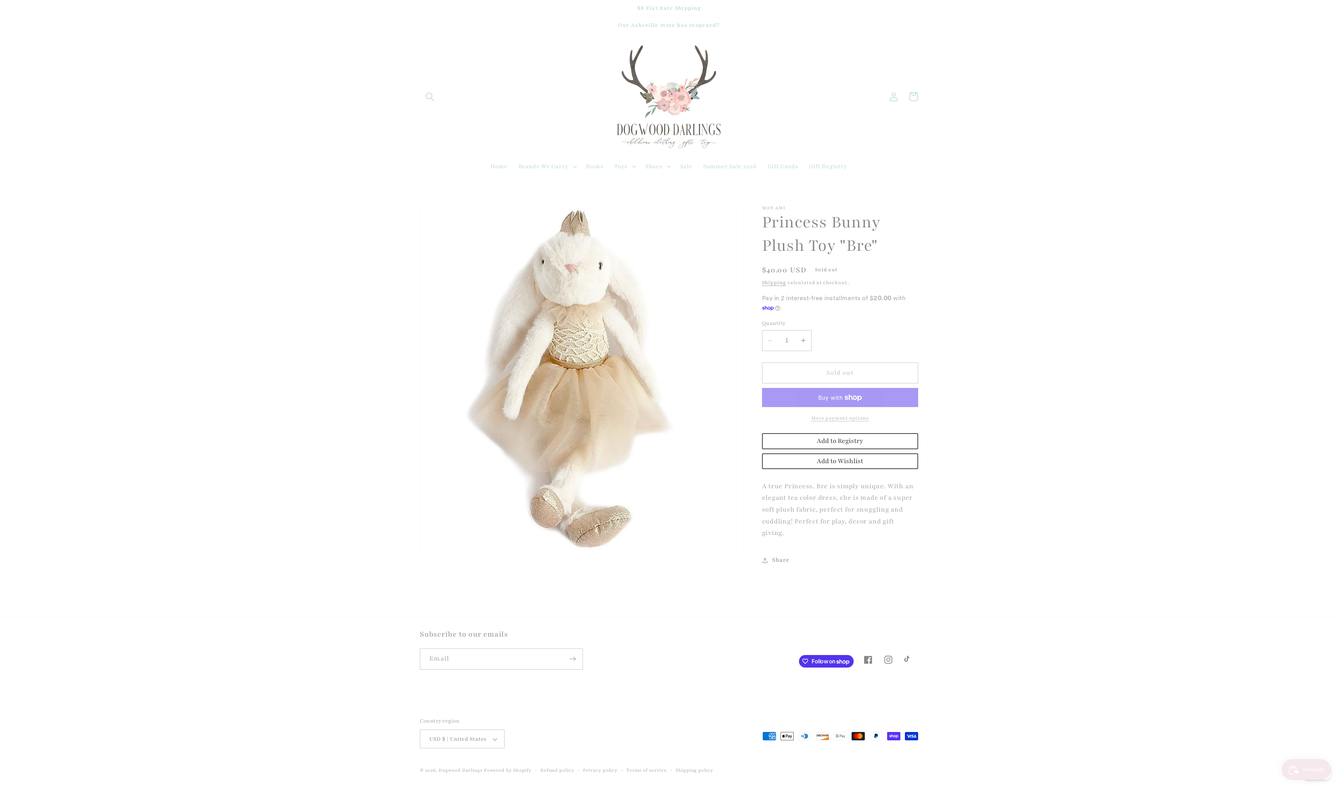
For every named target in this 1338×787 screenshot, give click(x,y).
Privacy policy (600, 770)
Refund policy (557, 770)
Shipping (774, 282)
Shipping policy (694, 770)
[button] (430, 97)
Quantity (774, 323)
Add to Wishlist (840, 461)
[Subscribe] (573, 659)
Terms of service (646, 770)
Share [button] (780, 560)
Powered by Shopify (507, 770)
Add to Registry (840, 441)
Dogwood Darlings (461, 770)
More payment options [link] (840, 418)
